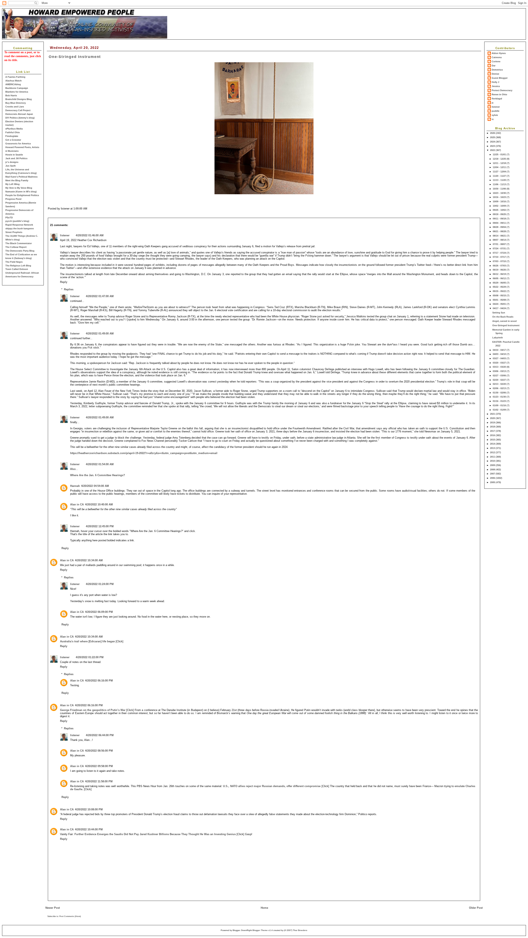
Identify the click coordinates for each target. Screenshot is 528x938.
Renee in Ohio (499, 94)
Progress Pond (13, 199)
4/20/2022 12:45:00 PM (100, 526)
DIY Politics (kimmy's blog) (20, 118)
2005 (493, 482)
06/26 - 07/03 (500, 265)
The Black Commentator (18, 243)
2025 (493, 137)
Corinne (496, 61)
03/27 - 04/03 (500, 358)
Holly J (495, 82)
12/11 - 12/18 (500, 163)
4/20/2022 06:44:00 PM (100, 735)
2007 (493, 473)
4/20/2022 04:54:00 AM (95, 485)
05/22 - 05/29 (500, 287)
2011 (493, 456)
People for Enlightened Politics (22, 195)
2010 (493, 461)
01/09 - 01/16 (500, 405)
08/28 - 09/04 (500, 227)
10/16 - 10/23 (500, 197)
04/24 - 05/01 (500, 304)
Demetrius (497, 69)
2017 (493, 431)
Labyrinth (497, 337)
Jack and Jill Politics (16, 158)
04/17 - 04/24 (500, 308)
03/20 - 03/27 (500, 362)
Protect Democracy (502, 90)
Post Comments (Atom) (70, 916)
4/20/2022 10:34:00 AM (89, 560)
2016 (493, 435)
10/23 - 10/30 (500, 193)
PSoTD (9, 217)
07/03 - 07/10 (500, 261)
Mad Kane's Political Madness (21, 176)
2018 (493, 426)
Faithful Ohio (12, 132)
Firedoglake (11, 136)
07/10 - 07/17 (500, 257)
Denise (495, 74)
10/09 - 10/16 (500, 201)
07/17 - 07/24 (500, 253)
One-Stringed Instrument (506, 325)
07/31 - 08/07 (500, 244)
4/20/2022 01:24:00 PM (100, 584)
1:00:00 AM (80, 208)
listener (496, 107)
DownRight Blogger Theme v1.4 (257, 930)
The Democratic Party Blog (19, 251)
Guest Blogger (500, 78)
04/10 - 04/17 (500, 350)
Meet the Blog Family (16, 180)
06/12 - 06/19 (500, 274)
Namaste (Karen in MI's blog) (21, 191)
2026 (493, 133)
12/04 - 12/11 (500, 167)
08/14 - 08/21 (500, 235)
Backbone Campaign (16, 88)
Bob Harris (11, 95)
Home (264, 907)
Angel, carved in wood (504, 321)
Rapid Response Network (19, 225)
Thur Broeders (300, 930)
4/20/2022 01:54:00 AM (100, 464)
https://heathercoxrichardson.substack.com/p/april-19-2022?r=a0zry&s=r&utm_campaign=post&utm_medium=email (143, 453)
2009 (493, 465)
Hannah (75, 485)
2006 (493, 478)
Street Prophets (13, 232)
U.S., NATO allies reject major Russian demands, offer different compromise (272, 786)
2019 (493, 422)
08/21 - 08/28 (500, 231)
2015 (493, 439)
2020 (493, 418)
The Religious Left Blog (18, 265)
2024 (493, 141)
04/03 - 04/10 (500, 354)
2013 (493, 448)
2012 (493, 452)
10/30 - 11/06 (500, 188)
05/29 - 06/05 (500, 282)
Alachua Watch (13, 80)
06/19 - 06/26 (500, 269)
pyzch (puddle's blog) (17, 221)
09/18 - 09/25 (500, 214)
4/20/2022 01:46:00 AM (90, 235)
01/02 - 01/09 (500, 409)
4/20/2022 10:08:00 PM (89, 809)
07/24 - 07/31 (500, 248)
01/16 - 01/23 (500, 401)
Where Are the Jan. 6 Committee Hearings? (97, 475)
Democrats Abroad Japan (19, 114)
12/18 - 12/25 (500, 159)
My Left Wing (12, 184)
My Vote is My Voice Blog (18, 188)
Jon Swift (10, 166)
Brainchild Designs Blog (18, 99)
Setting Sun (498, 312)
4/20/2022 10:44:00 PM (89, 829)
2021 (493, 414)
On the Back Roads (502, 316)
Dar (493, 65)
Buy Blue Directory (15, 103)
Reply (63, 282)
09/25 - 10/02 (500, 210)
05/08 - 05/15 (500, 295)
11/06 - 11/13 (500, 184)
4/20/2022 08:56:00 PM (99, 750)
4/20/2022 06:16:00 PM (99, 680)
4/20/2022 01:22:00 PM (90, 657)
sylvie (495, 115)
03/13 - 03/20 (500, 367)
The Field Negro (14, 262)
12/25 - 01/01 (500, 154)
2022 (493, 150)
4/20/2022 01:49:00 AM (100, 333)
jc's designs (11, 162)
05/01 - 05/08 (500, 300)
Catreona (497, 57)
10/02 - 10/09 (500, 206)
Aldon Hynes (499, 53)
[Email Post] (88, 208)
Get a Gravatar (13, 140)
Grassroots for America (18, 143)
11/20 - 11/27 (500, 176)
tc (493, 119)
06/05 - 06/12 (500, 278)
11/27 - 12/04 (500, 171)
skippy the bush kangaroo (19, 228)
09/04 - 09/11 (500, 223)
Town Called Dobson (16, 269)
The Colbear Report (16, 247)
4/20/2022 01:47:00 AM (100, 296)
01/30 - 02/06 (500, 392)
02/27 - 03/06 (500, 375)
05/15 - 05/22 (500, 291)
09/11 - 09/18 (500, 218)
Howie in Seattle (14, 154)
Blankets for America (16, 92)
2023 (493, 146)
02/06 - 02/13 (500, 388)
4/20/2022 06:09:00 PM (99, 611)
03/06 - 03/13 (500, 371)
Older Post (476, 907)
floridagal (497, 98)
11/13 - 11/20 (500, 180)
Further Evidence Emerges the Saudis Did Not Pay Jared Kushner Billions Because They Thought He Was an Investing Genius (155, 834)
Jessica (496, 86)
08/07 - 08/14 (500, 240)
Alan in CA (77, 504)
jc (493, 102)
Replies (68, 289)
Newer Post (52, 907)
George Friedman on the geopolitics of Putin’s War (92, 710)
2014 (493, 444)
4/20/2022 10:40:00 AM (99, 504)
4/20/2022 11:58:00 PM (99, 781)
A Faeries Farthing (15, 77)
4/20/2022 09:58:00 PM (99, 766)
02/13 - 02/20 (500, 384)
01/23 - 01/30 (500, 396)
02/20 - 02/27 (500, 380)
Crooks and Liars (14, 106)
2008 (493, 469)
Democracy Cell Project (18, 110)
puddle (495, 111)
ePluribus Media (14, 128)
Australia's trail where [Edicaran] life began (87, 641)
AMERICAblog (13, 84)
